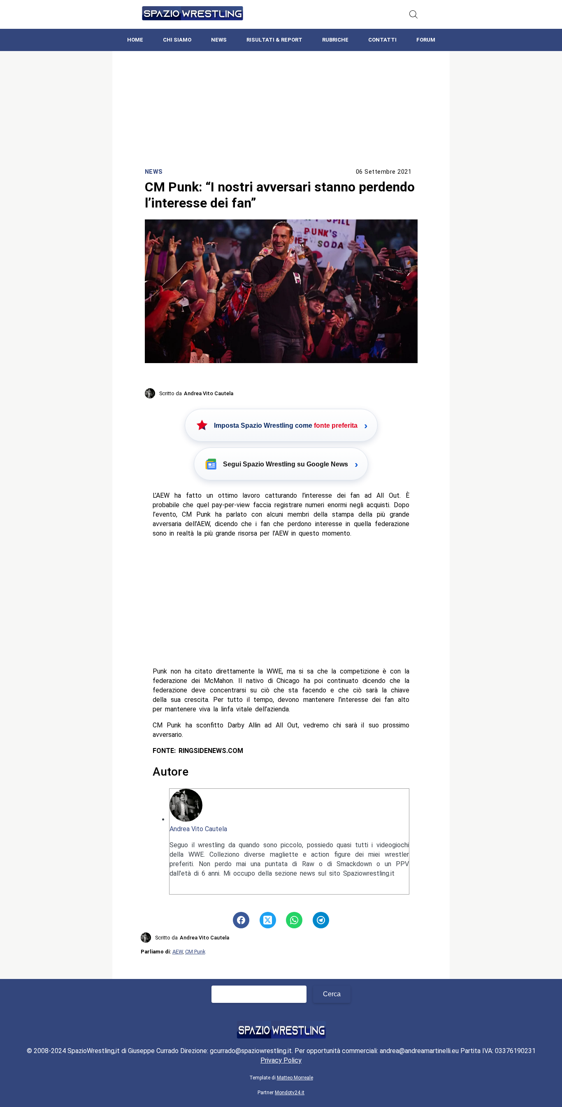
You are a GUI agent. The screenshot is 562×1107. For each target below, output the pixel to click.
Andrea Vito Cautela (198, 829)
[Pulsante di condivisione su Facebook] (241, 920)
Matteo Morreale (295, 1078)
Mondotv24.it (289, 1092)
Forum (425, 40)
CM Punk (195, 952)
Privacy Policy (281, 1060)
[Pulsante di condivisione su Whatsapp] (294, 920)
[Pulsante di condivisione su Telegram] (321, 920)
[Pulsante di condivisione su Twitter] (268, 920)
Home (135, 40)
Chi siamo (177, 40)
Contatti (382, 40)
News (219, 40)
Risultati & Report (274, 40)
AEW (177, 952)
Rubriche (335, 40)
